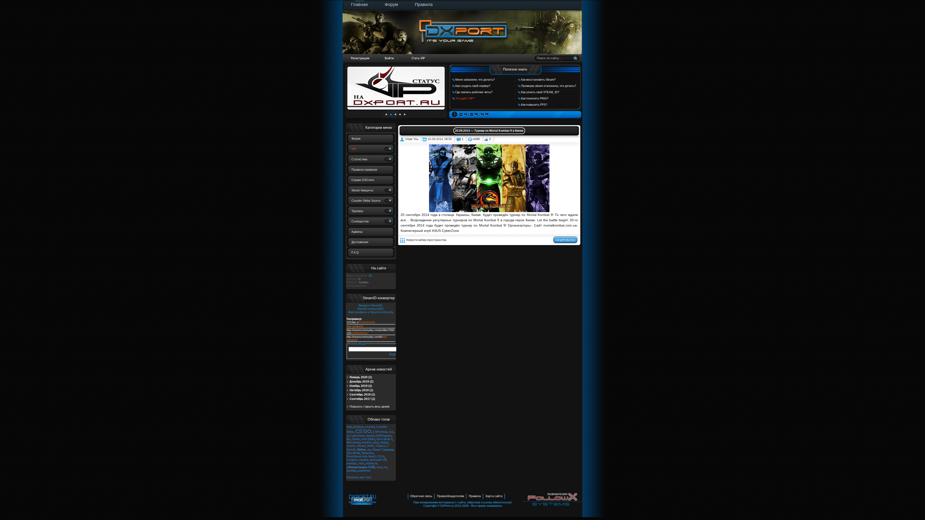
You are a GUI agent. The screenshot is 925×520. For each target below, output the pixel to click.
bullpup (358, 427)
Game (356, 439)
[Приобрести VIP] (418, 58)
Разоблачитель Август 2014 (365, 456)
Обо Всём (353, 453)
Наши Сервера (383, 449)
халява (351, 470)
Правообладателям (450, 496)
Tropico (380, 446)
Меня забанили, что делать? (475, 79)
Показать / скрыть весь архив (369, 406)
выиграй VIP (378, 460)
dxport (370, 435)
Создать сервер (358, 460)
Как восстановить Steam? (538, 79)
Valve (361, 449)
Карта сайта (494, 496)
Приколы (367, 453)
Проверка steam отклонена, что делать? (548, 86)
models (366, 442)
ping (376, 442)
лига (361, 463)
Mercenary (353, 442)
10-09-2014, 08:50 (440, 139)
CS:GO (363, 431)
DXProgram (383, 435)
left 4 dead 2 (385, 439)
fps (348, 439)
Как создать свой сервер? (472, 86)
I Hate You (411, 139)
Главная (359, 4)
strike (370, 446)
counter (370, 427)
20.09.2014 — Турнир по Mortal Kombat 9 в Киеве (489, 130)
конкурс (352, 463)
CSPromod (380, 432)
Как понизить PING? (534, 98)
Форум (391, 4)
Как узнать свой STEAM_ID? (540, 92)
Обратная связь (421, 496)
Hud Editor (368, 439)
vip (369, 449)
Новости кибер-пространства (426, 240)
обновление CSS (361, 467)
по (385, 467)
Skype (384, 442)
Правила (424, 4)
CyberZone (357, 435)
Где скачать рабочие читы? (474, 92)
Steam (361, 446)
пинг (379, 467)
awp (349, 427)
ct (348, 435)
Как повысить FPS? (534, 104)
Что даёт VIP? (465, 98)
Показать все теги (359, 477)
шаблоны (364, 470)
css (391, 432)
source (351, 446)
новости (371, 463)
